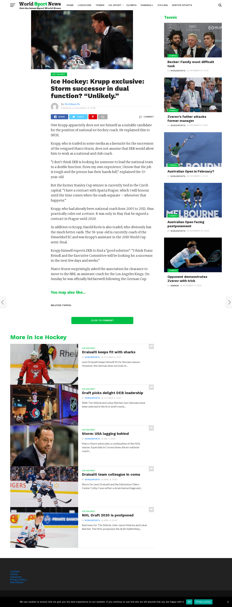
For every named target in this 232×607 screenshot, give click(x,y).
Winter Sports (182, 5)
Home (70, 5)
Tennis (99, 5)
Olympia (131, 5)
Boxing (71, 15)
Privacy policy (203, 601)
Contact (15, 571)
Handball (147, 5)
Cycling (162, 5)
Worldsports (72, 104)
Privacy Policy (18, 579)
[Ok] (227, 602)
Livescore (84, 5)
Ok (189, 601)
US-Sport (115, 5)
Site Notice (16, 582)
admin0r (175, 286)
